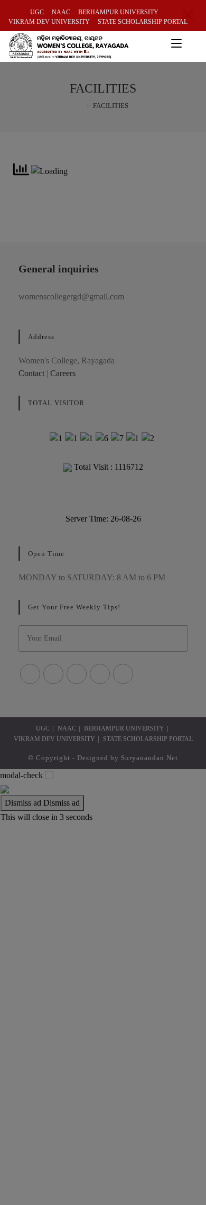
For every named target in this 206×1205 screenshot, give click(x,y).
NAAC (61, 12)
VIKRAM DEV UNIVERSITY (49, 21)
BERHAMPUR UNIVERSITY (118, 12)
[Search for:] (191, 43)
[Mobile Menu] (177, 43)
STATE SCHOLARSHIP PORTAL (143, 21)
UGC (37, 12)
